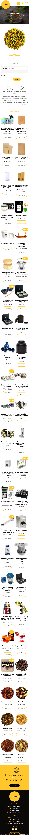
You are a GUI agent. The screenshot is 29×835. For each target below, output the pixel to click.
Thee (9, 15)
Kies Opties (21, 137)
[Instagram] (16, 829)
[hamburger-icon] (18, 3)
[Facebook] (13, 829)
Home (5, 15)
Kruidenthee (15, 15)
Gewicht (4, 68)
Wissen (9, 71)
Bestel (17, 79)
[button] (23, 3)
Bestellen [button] (8, 137)
